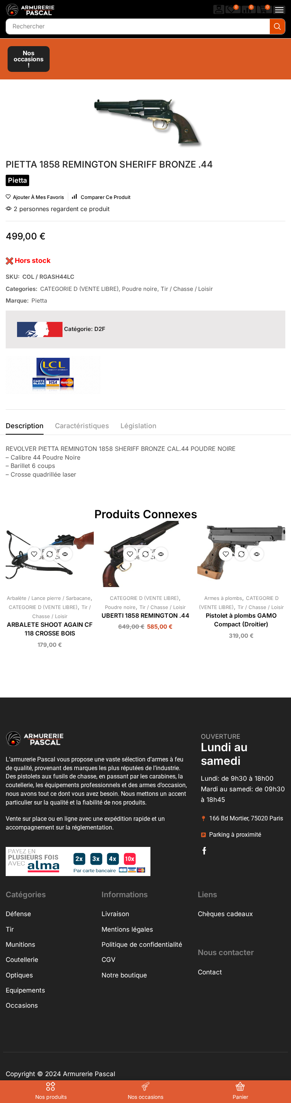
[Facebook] (204, 850)
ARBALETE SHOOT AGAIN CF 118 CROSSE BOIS (49, 629)
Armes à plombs (223, 598)
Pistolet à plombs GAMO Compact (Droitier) (241, 620)
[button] (219, 9)
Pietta (39, 300)
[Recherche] (277, 26)
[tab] (25, 428)
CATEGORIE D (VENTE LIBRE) (79, 288)
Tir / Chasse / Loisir (187, 288)
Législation (138, 426)
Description (25, 426)
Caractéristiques (82, 426)
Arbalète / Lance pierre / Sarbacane (49, 598)
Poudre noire (139, 288)
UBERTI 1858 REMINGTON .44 (145, 615)
